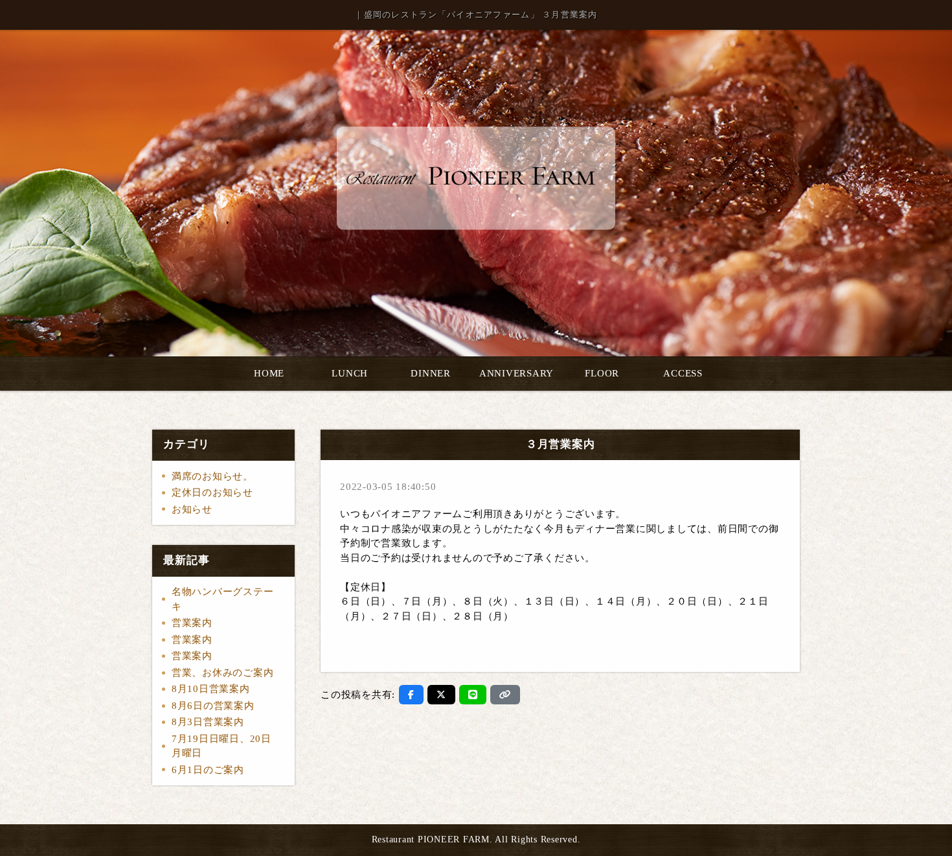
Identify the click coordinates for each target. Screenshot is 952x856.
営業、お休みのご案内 (223, 672)
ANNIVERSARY (516, 373)
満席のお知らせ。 (212, 476)
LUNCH (350, 373)
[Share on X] (441, 694)
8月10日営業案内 (211, 689)
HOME (269, 373)
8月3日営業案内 (208, 722)
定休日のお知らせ (212, 492)
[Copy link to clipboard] (505, 694)
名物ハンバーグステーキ (223, 599)
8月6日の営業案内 (213, 705)
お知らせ (192, 509)
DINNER (431, 373)
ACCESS (683, 373)
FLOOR (602, 373)
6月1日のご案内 (208, 770)
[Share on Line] (473, 694)
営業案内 (192, 623)
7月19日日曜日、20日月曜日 (221, 746)
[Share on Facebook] (411, 694)
